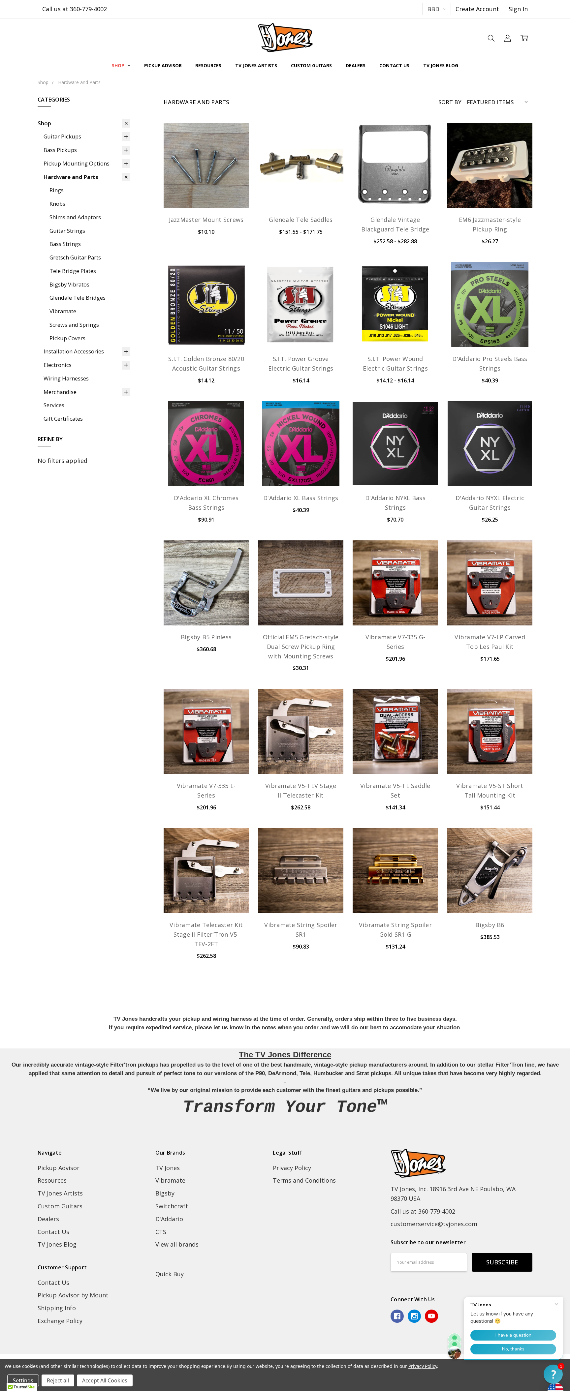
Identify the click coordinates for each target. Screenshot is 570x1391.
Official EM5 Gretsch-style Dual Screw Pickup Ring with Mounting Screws (301, 646)
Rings (56, 190)
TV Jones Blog (440, 65)
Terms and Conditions (304, 1180)
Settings (23, 1380)
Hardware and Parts (71, 177)
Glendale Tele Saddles (300, 220)
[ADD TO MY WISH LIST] (234, 160)
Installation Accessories (74, 351)
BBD (434, 9)
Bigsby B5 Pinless (206, 637)
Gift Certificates (63, 418)
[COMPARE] (234, 148)
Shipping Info (57, 1308)
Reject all (58, 1380)
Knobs (57, 203)
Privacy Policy (292, 1168)
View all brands (177, 1244)
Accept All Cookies (104, 1380)
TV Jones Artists (256, 65)
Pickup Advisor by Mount (73, 1295)
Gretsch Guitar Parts (75, 257)
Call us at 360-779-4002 (74, 9)
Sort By (449, 102)
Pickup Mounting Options (77, 163)
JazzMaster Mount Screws (206, 220)
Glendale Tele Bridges (77, 297)
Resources (208, 65)
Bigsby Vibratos (69, 284)
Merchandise (60, 392)
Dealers (355, 65)
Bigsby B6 (489, 925)
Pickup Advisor (162, 65)
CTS (160, 1232)
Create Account (477, 9)
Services (54, 405)
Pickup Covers (67, 338)
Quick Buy (169, 1274)
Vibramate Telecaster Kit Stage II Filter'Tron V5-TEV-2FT (206, 934)
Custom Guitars (311, 65)
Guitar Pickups (62, 136)
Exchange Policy (60, 1321)
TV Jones (167, 1168)
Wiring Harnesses (66, 378)
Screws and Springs (74, 324)
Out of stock (206, 191)
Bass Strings (65, 244)
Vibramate (62, 311)
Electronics (58, 365)
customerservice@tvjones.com (434, 1224)
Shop (118, 65)
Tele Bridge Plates (72, 271)
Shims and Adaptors (75, 217)
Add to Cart (206, 608)
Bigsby (164, 1193)
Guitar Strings (67, 230)
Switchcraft (171, 1206)
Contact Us (394, 65)
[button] (553, 1374)
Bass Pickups (60, 150)
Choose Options (300, 191)
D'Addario (169, 1219)
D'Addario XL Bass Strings (300, 498)
